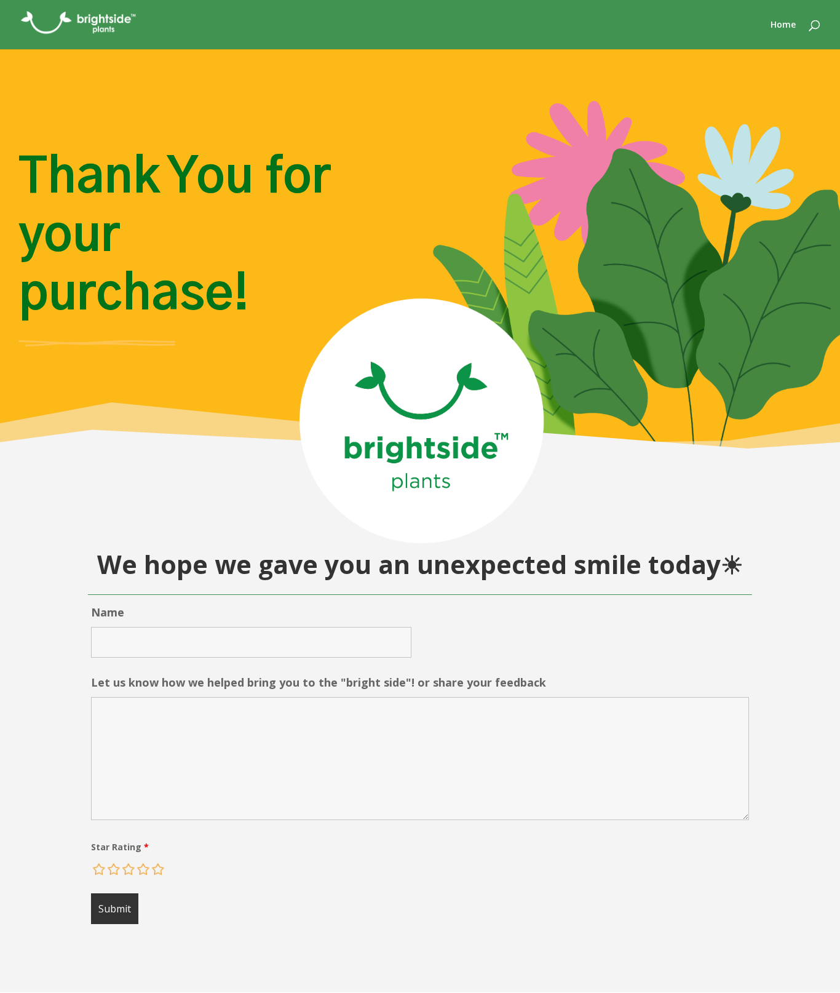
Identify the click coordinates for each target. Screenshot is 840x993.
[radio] (99, 869)
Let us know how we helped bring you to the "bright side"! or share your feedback (318, 682)
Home (783, 25)
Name (107, 612)
